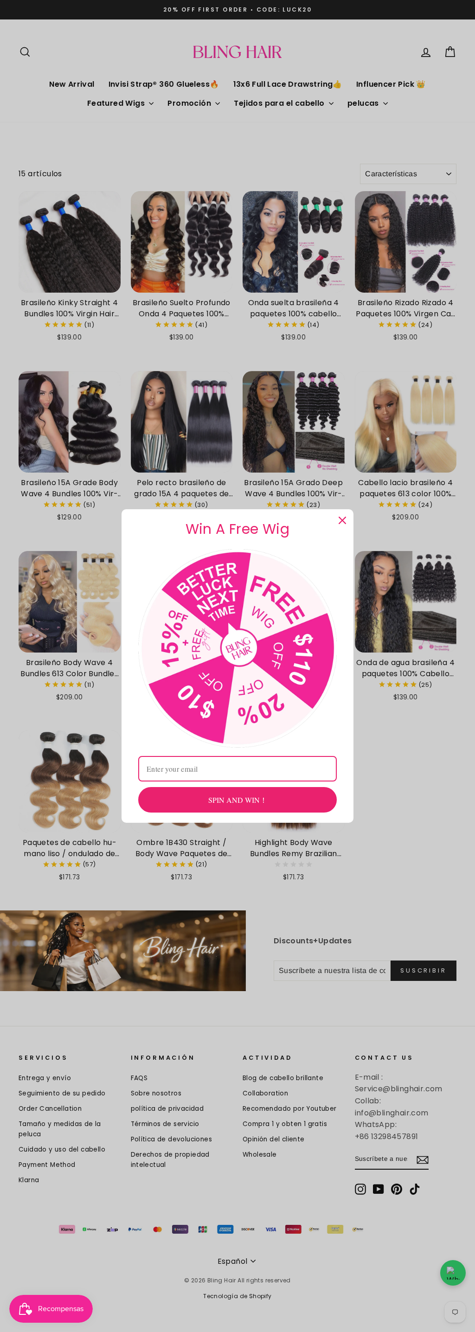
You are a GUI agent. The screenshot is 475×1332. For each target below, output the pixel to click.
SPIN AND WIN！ (237, 800)
